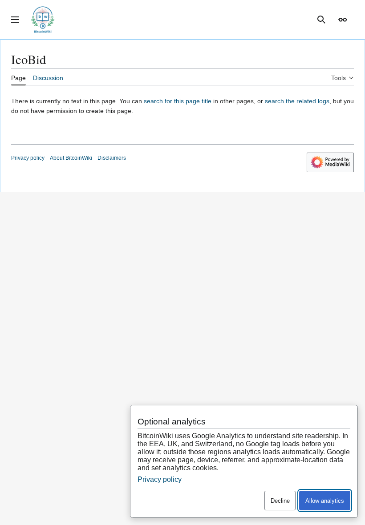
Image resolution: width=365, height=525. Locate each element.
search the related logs (297, 101)
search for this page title (177, 101)
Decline (280, 500)
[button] (15, 19)
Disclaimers (111, 158)
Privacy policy (28, 158)
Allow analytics (324, 500)
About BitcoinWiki (71, 158)
